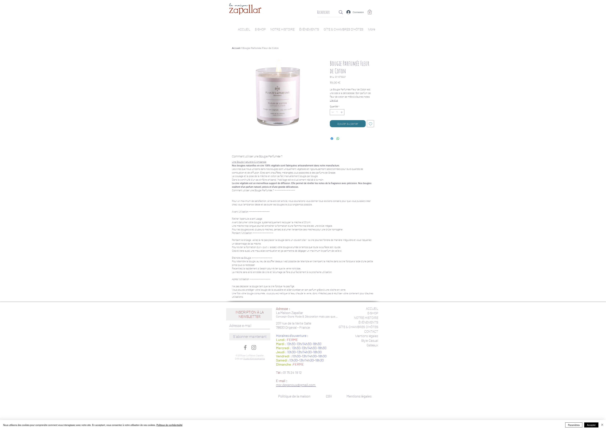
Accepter (591, 425)
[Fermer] (602, 424)
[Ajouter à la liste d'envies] (370, 123)
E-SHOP (372, 313)
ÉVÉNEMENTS (368, 322)
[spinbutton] (337, 112)
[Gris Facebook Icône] (245, 347)
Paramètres (574, 425)
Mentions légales (366, 336)
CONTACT (371, 331)
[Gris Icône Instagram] (254, 347)
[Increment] (342, 112)
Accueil (236, 48)
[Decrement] (332, 112)
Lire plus (334, 100)
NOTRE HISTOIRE (366, 318)
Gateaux (372, 345)
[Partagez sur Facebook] (332, 138)
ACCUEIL (372, 309)
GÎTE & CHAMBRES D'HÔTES (358, 327)
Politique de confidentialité (169, 425)
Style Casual (369, 341)
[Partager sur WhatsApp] (338, 138)
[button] (370, 12)
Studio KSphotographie (254, 358)
